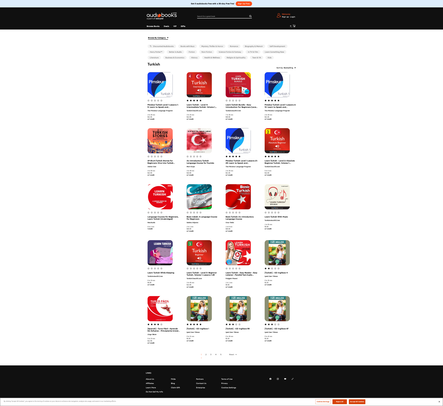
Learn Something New (274, 52)
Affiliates (150, 383)
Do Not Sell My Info (154, 392)
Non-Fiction (207, 52)
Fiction (192, 52)
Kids (269, 58)
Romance (234, 46)
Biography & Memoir (254, 46)
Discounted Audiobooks (163, 46)
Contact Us (201, 383)
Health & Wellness (212, 58)
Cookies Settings (228, 388)
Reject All (339, 402)
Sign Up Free (244, 4)
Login (292, 17)
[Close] (439, 401)
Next (232, 354)
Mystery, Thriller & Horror (212, 46)
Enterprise (200, 388)
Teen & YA (256, 58)
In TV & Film (253, 52)
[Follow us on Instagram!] (277, 386)
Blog (173, 383)
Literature (154, 58)
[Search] (250, 16)
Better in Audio (175, 52)
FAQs (173, 379)
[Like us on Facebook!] (270, 386)
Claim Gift (175, 388)
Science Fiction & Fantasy (230, 52)
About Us (150, 379)
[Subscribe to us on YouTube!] (285, 386)
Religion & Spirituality (236, 58)
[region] (221, 402)
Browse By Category (157, 38)
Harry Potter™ (156, 52)
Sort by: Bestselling (285, 68)
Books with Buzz (188, 46)
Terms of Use (226, 379)
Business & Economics (174, 58)
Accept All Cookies (357, 402)
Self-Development (277, 46)
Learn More (151, 388)
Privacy (224, 383)
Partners (200, 379)
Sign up (285, 17)
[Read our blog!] (292, 386)
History (194, 58)
